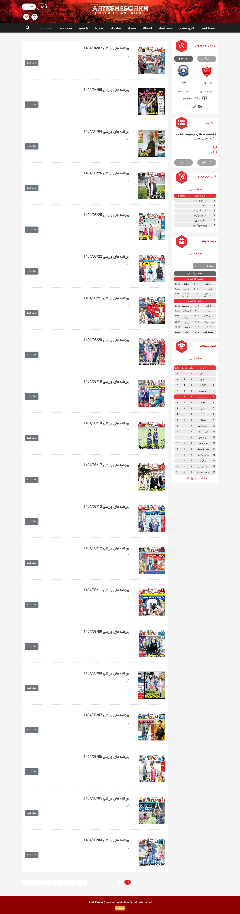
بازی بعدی (183, 58)
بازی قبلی (206, 58)
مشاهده (31, 62)
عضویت (28, 6)
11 (37, 882)
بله (210, 146)
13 (48, 882)
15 (54, 882)
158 (73, 882)
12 (43, 882)
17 (66, 882)
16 (60, 882)
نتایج (183, 162)
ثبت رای (206, 162)
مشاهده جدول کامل (195, 478)
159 (80, 882)
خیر (210, 152)
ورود (41, 6)
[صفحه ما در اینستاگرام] (34, 17)
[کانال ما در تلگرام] (26, 17)
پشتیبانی (120, 908)
